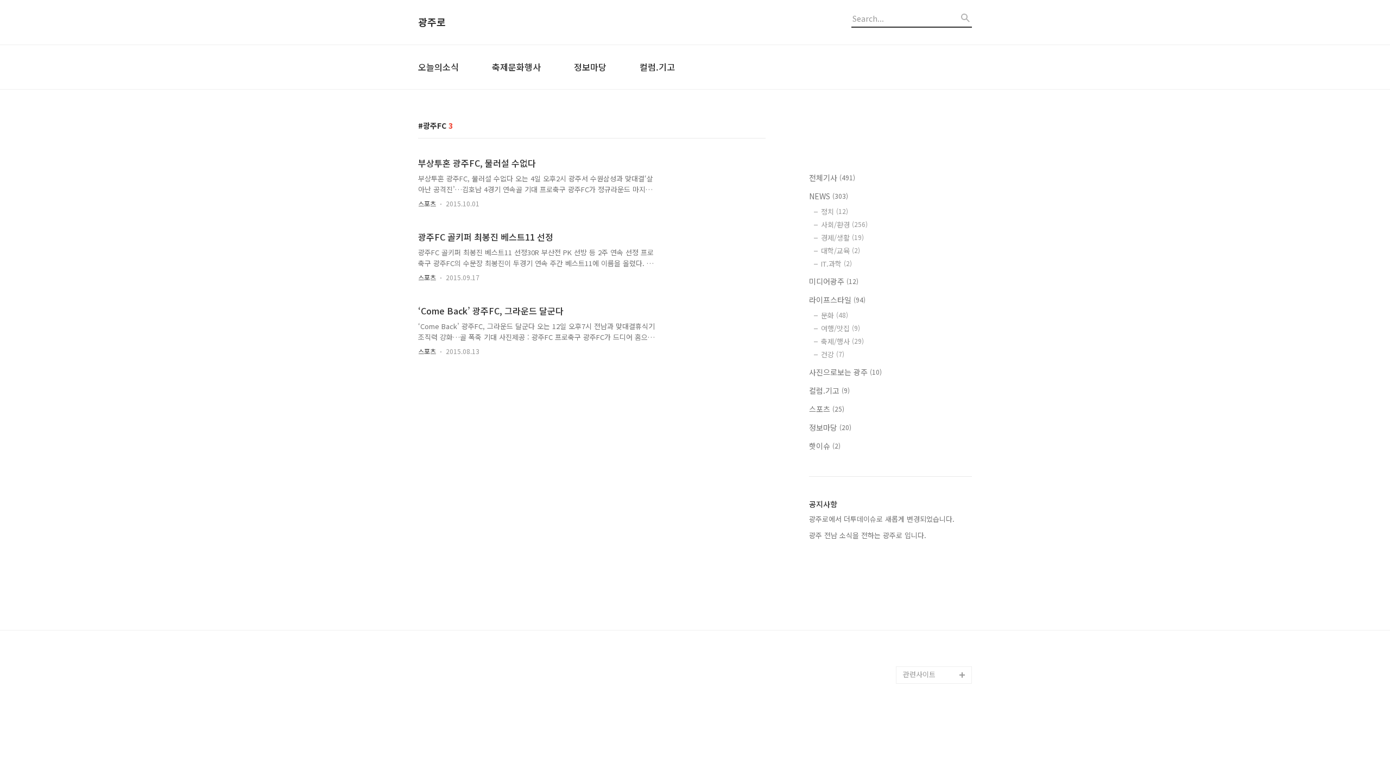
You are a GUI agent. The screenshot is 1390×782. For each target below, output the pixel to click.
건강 (832, 354)
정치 (834, 211)
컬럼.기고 (657, 67)
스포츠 (427, 203)
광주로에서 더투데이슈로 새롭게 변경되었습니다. (882, 519)
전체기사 (832, 177)
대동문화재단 (923, 640)
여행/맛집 (840, 328)
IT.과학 (836, 263)
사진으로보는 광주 (845, 372)
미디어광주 (833, 281)
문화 (834, 315)
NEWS (828, 196)
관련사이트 (919, 674)
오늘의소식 (438, 67)
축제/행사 (842, 341)
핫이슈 (825, 445)
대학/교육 (840, 250)
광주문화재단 (923, 622)
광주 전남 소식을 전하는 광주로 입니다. (867, 535)
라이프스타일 (837, 299)
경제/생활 (842, 237)
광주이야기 (920, 657)
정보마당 (590, 67)
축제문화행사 (516, 67)
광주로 (432, 22)
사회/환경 (844, 224)
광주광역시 (920, 605)
